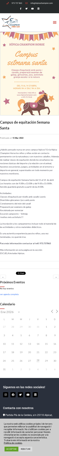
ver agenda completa (9, 294)
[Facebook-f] (21, 9)
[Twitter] (26, 9)
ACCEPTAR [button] (11, 449)
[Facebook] (13, 394)
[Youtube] (32, 9)
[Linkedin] (38, 9)
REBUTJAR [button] (25, 449)
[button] (55, 22)
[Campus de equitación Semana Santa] (29, 73)
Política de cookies (13, 443)
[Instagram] (5, 394)
